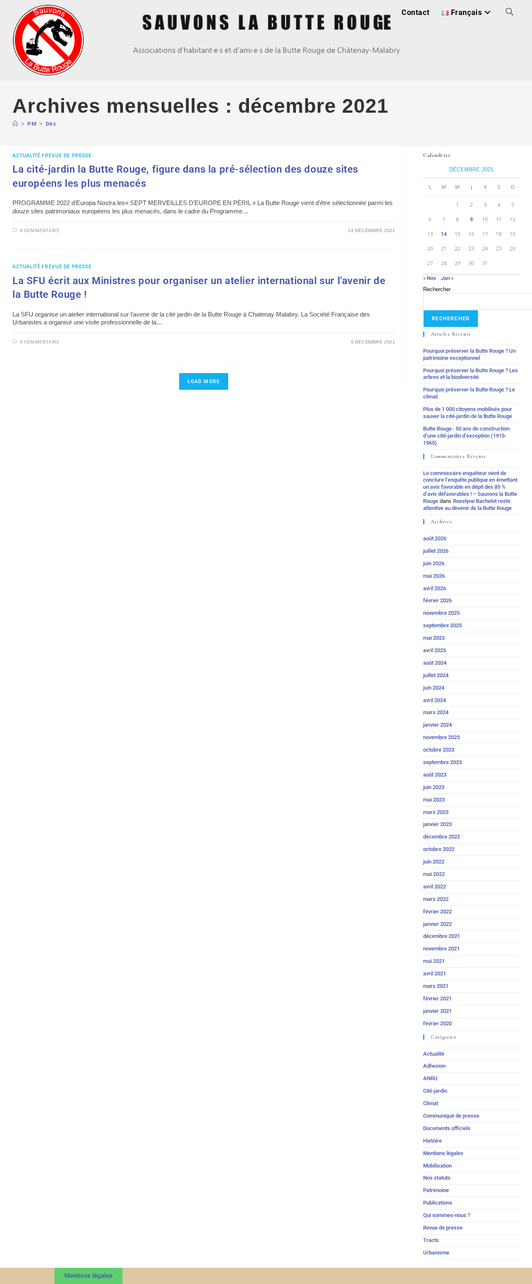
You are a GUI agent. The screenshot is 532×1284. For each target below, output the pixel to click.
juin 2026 (433, 563)
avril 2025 (434, 650)
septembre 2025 (442, 625)
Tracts (431, 1240)
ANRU (430, 1078)
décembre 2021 (441, 936)
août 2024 (434, 663)
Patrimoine (436, 1190)
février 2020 (437, 1023)
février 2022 (437, 911)
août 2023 (434, 775)
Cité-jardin (435, 1091)
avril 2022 (434, 886)
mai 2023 (434, 800)
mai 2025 (434, 638)
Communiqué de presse (451, 1116)
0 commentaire (39, 230)
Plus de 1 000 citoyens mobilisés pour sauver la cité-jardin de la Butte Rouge (467, 412)
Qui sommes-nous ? (446, 1215)
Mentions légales (443, 1153)
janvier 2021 (437, 1011)
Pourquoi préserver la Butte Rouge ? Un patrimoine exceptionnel (469, 354)
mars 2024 (435, 712)
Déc (51, 124)
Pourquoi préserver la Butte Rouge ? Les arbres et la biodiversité (470, 374)
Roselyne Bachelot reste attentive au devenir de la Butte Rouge (467, 504)
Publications (437, 1203)
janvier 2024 (437, 725)
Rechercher (437, 289)
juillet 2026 (435, 551)
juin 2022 (433, 861)
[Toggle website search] (510, 12)
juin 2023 (433, 787)
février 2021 (437, 998)
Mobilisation (437, 1166)
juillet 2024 (435, 675)
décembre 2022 (441, 837)
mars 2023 (435, 812)
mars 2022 (435, 899)
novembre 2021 (441, 948)
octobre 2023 (438, 750)
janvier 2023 (437, 824)
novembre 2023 (441, 737)
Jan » (447, 278)
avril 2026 (434, 588)
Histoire (432, 1141)
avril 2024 (434, 700)
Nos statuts (437, 1178)
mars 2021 (435, 986)
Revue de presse (68, 155)
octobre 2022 (438, 849)
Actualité (26, 155)
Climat (430, 1103)
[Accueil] (15, 124)
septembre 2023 (442, 762)
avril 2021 (434, 973)
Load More (203, 381)
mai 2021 (434, 961)
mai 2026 (434, 576)
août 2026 (434, 538)
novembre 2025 (441, 613)
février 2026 (437, 600)
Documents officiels (446, 1128)
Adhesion (434, 1066)
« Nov (429, 278)
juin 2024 (433, 688)
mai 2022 (434, 874)
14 (444, 234)
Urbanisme (436, 1252)
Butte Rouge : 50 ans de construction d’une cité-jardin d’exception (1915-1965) (466, 436)
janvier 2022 (437, 924)
